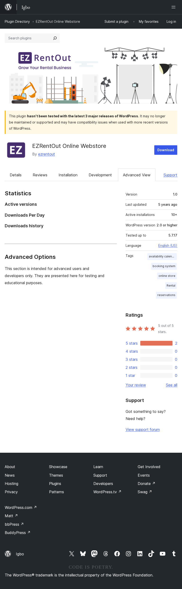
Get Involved (149, 466)
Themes (56, 475)
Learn (98, 466)
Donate (146, 483)
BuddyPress (18, 532)
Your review (136, 385)
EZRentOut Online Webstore (69, 145)
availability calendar (163, 256)
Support (170, 175)
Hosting (11, 483)
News (10, 475)
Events (144, 475)
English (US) (167, 245)
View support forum (143, 429)
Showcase (58, 466)
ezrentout (46, 154)
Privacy (11, 491)
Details (16, 175)
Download (165, 150)
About (10, 466)
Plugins (55, 483)
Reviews (40, 175)
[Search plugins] (55, 38)
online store (167, 276)
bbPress (14, 524)
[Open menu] (174, 7)
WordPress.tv (107, 491)
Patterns (56, 491)
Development (100, 175)
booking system (164, 266)
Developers (103, 483)
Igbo (20, 554)
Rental (171, 285)
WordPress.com (21, 507)
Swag (145, 491)
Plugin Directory (17, 21)
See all (171, 385)
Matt (11, 515)
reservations (166, 295)
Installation (68, 175)
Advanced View (136, 175)
